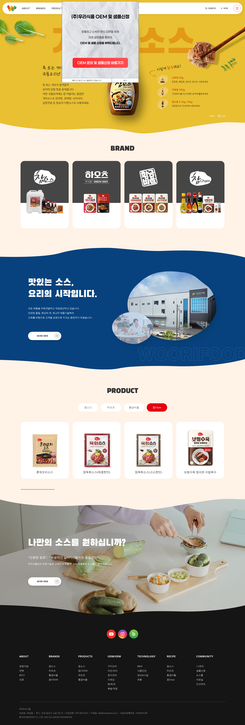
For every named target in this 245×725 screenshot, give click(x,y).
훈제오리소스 (44, 472)
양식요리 (112, 675)
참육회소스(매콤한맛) (96, 472)
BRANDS (54, 656)
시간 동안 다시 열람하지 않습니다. (87, 80)
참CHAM (53, 679)
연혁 (21, 670)
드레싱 (111, 679)
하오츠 (52, 670)
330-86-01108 (141, 713)
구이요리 (112, 666)
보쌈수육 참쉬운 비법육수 (200, 472)
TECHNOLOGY (146, 656)
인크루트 (200, 684)
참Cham (171, 679)
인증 (21, 679)
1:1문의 (200, 666)
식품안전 (141, 670)
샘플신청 (200, 670)
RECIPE (171, 656)
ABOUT (24, 656)
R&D (139, 666)
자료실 (199, 679)
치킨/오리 (113, 670)
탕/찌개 (111, 684)
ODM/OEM (114, 656)
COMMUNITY (204, 656)
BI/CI (21, 675)
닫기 (125, 80)
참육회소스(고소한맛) (148, 472)
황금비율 (53, 675)
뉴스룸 (199, 675)
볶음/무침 (113, 688)
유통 (139, 679)
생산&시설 (142, 675)
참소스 (52, 666)
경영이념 (23, 666)
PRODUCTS (85, 656)
